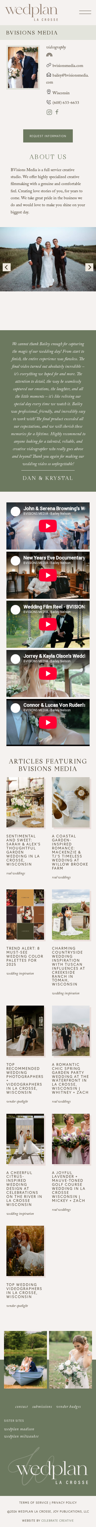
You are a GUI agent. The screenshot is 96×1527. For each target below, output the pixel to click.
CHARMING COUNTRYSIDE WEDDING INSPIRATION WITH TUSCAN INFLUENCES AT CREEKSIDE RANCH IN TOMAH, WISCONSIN (68, 966)
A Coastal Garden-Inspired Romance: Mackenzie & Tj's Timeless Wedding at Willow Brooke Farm (70, 852)
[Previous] (7, 267)
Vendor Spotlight (17, 1102)
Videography (56, 47)
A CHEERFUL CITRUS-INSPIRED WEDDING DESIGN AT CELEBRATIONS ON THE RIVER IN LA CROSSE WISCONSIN (24, 1188)
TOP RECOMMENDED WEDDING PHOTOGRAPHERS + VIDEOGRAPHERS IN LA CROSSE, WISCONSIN (25, 1078)
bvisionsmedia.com (67, 66)
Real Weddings (15, 874)
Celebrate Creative (57, 1520)
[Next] (89, 267)
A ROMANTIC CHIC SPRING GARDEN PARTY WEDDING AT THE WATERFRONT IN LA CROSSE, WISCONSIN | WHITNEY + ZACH (70, 1078)
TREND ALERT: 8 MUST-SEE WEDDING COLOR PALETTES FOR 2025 (24, 956)
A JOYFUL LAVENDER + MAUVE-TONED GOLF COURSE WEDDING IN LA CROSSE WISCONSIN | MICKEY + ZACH (69, 1187)
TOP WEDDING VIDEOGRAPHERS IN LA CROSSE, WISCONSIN (24, 1290)
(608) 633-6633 (65, 103)
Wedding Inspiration (20, 974)
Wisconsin (61, 93)
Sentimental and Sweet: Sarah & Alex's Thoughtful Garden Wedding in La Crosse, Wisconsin (23, 850)
